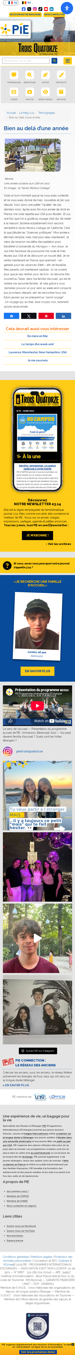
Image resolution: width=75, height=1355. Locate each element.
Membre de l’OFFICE (18, 1196)
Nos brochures (15, 1235)
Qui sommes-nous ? (18, 1191)
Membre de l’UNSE (17, 1201)
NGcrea (8, 1264)
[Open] (67, 8)
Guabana (63, 1260)
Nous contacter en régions (21, 1205)
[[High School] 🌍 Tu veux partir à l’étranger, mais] (37, 795)
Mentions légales (41, 1256)
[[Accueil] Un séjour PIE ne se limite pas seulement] (37, 1009)
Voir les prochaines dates (38, 1352)
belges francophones (36, 1133)
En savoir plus (17, 1085)
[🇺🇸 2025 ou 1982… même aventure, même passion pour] (37, 938)
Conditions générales (15, 1256)
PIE (44, 1125)
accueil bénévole (40, 1152)
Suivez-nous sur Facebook (21, 1226)
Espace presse (15, 1240)
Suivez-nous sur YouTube (21, 1230)
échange (28, 1156)
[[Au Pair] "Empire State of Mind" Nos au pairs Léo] (37, 867)
